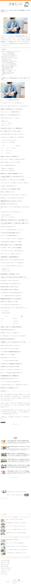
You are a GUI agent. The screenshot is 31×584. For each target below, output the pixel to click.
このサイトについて (22, 581)
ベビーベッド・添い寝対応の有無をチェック (8, 62)
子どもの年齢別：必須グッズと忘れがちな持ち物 (9, 54)
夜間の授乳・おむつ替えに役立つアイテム (8, 60)
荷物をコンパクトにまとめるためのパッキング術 (9, 70)
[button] (29, 514)
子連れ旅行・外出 (3, 422)
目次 (3, 49)
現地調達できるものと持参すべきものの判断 (8, 72)
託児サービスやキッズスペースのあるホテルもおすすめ (10, 64)
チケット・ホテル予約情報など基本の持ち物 (8, 52)
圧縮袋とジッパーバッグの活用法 (7, 71)
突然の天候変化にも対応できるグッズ (7, 69)
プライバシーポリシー (15, 581)
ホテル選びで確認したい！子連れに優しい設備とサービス (10, 61)
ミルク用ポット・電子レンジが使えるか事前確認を (9, 63)
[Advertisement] (15, 14)
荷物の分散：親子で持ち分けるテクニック (8, 73)
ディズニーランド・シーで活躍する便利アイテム (9, 53)
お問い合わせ (8, 581)
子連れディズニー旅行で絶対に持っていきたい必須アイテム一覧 (11, 51)
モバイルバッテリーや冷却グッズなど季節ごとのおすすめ (10, 55)
